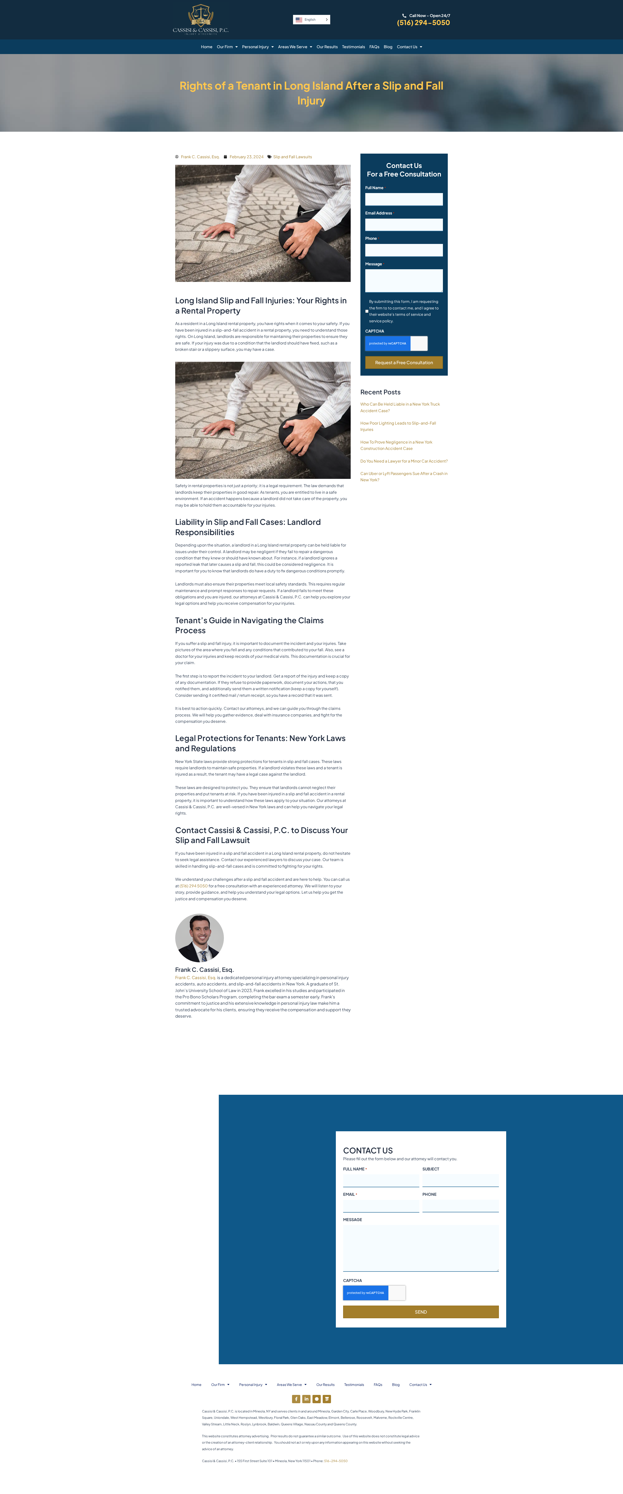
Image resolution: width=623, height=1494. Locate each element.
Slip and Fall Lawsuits (292, 156)
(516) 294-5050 (423, 22)
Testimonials (353, 46)
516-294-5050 (336, 1461)
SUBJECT (430, 1168)
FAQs (374, 46)
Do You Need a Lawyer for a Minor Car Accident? (404, 461)
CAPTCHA (374, 331)
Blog (388, 46)
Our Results (327, 46)
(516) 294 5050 (194, 885)
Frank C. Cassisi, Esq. (195, 977)
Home (206, 46)
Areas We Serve (292, 46)
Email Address (379, 212)
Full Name (375, 187)
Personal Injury (255, 46)
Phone (372, 238)
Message (375, 263)
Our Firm (225, 46)
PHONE (429, 1194)
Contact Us (407, 46)
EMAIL (350, 1194)
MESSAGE (352, 1219)
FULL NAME (355, 1168)
